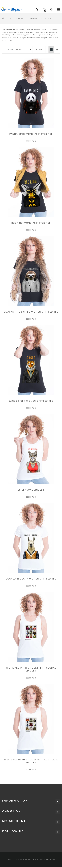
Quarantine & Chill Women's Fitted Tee (31, 312)
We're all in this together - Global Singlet (31, 669)
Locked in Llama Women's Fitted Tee (31, 578)
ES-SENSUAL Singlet (31, 490)
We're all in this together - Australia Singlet (31, 761)
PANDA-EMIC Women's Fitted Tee (31, 134)
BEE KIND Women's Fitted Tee (31, 223)
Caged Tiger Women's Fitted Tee (31, 401)
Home (9, 18)
